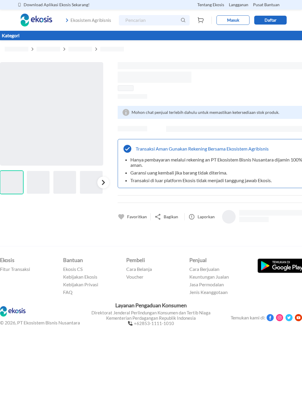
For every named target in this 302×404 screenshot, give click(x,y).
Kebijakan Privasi (80, 284)
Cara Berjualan (204, 269)
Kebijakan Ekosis (80, 276)
